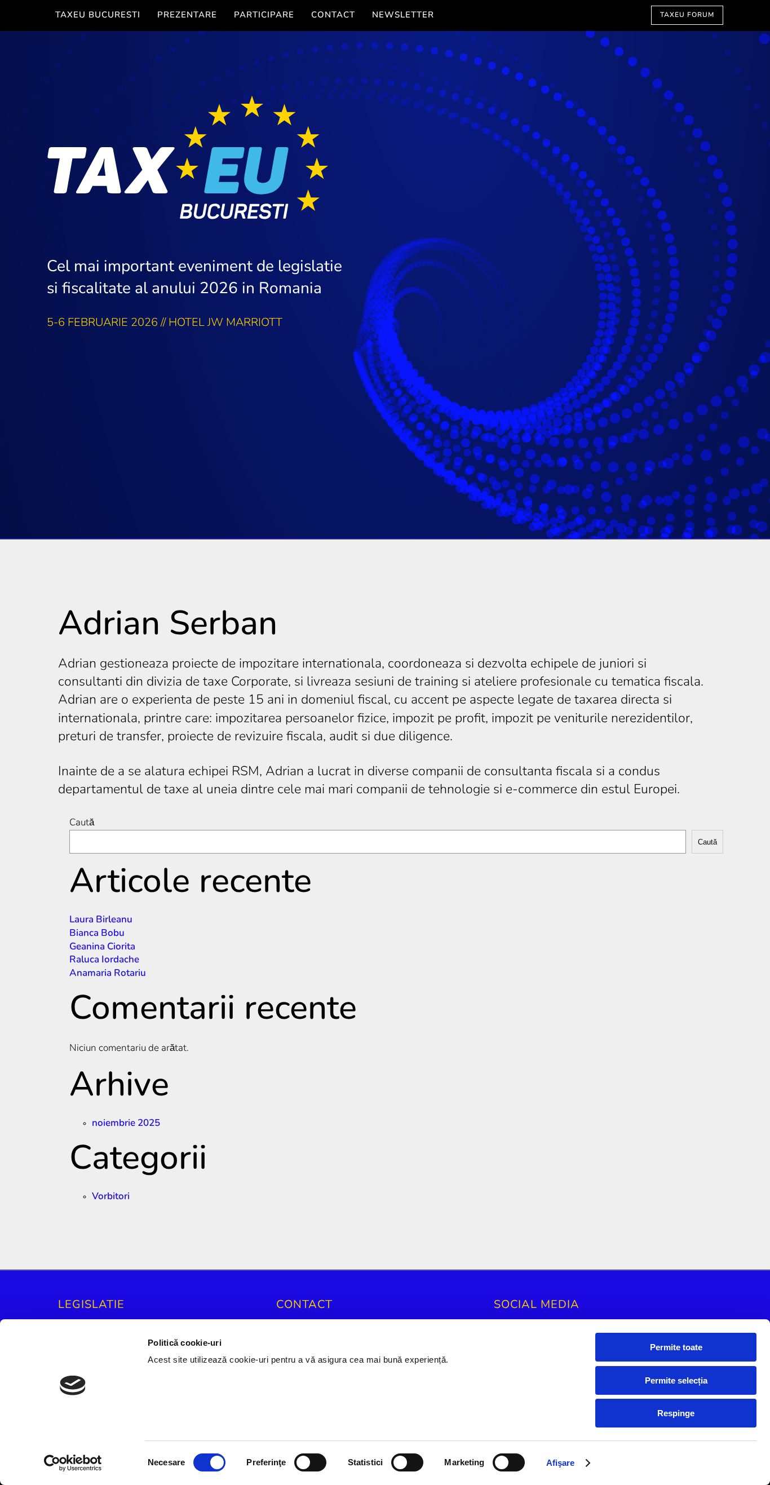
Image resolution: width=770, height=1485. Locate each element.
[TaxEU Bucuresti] (385, 162)
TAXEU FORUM (687, 15)
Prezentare (187, 15)
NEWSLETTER (403, 15)
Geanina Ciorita (102, 947)
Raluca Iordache (104, 960)
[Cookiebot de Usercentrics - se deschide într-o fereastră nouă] (73, 1463)
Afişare (560, 1463)
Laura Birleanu (100, 920)
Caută (81, 823)
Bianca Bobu (97, 933)
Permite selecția (676, 1380)
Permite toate (676, 1347)
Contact (333, 15)
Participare (264, 15)
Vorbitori (111, 1196)
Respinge (675, 1413)
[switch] (310, 1462)
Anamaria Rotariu (107, 973)
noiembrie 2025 (126, 1123)
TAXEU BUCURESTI (97, 15)
